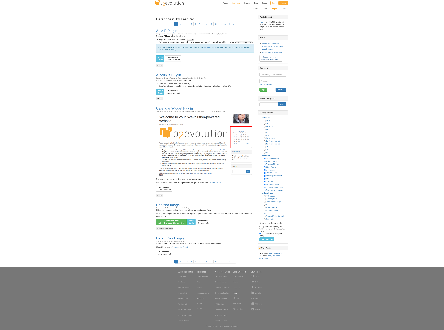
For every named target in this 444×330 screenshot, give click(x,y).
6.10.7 (160, 65)
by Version (266, 118)
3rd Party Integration (273, 184)
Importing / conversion (274, 175)
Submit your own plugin (269, 58)
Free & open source (185, 315)
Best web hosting (221, 282)
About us (200, 303)
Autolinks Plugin (168, 74)
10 (211, 24)
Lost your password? (265, 84)
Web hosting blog (221, 276)
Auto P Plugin (166, 30)
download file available (165, 228)
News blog (255, 298)
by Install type (267, 193)
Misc (267, 178)
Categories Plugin (170, 237)
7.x (226, 34)
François (228, 326)
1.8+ (165, 208)
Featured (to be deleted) (275, 216)
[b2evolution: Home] (169, 3)
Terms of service (184, 321)
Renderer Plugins (169, 34)
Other (264, 213)
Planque (235, 326)
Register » (281, 89)
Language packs (203, 293)
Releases (256, 9)
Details (160, 58)
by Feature (266, 155)
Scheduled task (271, 207)
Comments (278, 253)
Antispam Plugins (272, 164)
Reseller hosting (221, 315)
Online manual (238, 276)
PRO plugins (270, 196)
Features (181, 282)
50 (230, 24)
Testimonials (182, 304)
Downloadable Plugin (183, 208)
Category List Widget (180, 247)
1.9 (267, 132)
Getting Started (184, 287)
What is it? (182, 276)
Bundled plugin (216, 34)
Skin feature (270, 170)
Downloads (236, 3)
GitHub (257, 276)
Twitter (257, 282)
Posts (271, 253)
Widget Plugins (168, 111)
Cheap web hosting (222, 287)
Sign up (283, 3)
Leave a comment (173, 58)
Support (265, 3)
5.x (210, 34)
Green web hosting (222, 293)
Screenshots (183, 293)
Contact (199, 309)
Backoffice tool (271, 173)
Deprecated (270, 219)
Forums (235, 282)
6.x (223, 34)
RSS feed (258, 304)
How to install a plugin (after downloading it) (272, 48)
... (225, 24)
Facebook (258, 287)
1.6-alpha (269, 126)
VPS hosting (219, 304)
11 (216, 24)
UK (219, 321)
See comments (203, 221)
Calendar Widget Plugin (174, 108)
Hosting (247, 3)
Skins (266, 9)
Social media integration (275, 190)
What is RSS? (263, 259)
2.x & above (179, 34)
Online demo (183, 298)
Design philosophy (185, 310)
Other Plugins (271, 167)
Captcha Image (168, 204)
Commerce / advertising (274, 187)
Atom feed (258, 310)
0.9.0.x (268, 120)
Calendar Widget (215, 182)
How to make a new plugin (272, 52)
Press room (237, 303)
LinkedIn (257, 293)
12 (221, 24)
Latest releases (202, 276)
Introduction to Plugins (270, 43)
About (225, 3)
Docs (256, 3)
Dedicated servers (221, 310)
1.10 (267, 135)
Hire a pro (237, 287)
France (224, 321)
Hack (268, 204)
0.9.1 (268, 123)
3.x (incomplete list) (190, 34)
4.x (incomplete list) (202, 34)
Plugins (275, 9)
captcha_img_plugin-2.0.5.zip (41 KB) (171, 221)
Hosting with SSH (221, 298)
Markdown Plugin (210, 47)
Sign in (274, 3)
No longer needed (179, 241)
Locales (284, 9)
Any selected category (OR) (271, 226)
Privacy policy (238, 309)
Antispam (173, 208)
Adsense (236, 298)
